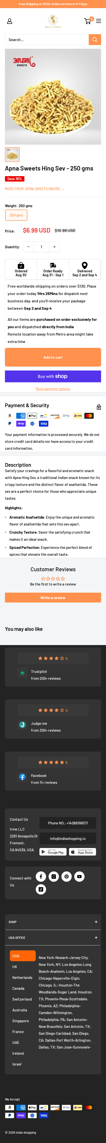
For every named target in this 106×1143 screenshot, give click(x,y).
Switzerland (22, 999)
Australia (19, 1010)
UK (14, 966)
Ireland (18, 1053)
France (18, 1031)
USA (15, 956)
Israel (16, 1064)
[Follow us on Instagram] (54, 876)
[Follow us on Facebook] (41, 876)
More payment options (53, 389)
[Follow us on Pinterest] (66, 876)
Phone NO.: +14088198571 (68, 823)
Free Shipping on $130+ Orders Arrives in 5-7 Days (53, 4)
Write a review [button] (53, 597)
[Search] (95, 39)
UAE (15, 1042)
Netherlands (22, 977)
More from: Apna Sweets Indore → (34, 189)
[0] (88, 21)
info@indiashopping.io (68, 838)
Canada (18, 988)
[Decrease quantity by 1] (28, 247)
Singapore (20, 1021)
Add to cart (53, 357)
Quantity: (12, 247)
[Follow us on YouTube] (79, 876)
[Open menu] (98, 21)
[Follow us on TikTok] (41, 889)
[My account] (9, 21)
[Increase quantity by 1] (54, 247)
